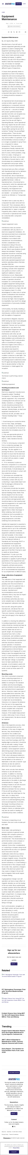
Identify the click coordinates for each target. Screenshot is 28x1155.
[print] (25, 32)
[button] (3, 4)
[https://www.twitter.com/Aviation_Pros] (15, 1126)
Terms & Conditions (13, 1134)
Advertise (9, 1131)
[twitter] (14, 32)
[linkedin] (11, 32)
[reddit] (16, 32)
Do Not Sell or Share (17, 1131)
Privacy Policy (5, 1134)
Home (3, 12)
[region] (14, 1148)
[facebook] (8, 32)
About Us (4, 1131)
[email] (19, 32)
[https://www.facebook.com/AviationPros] (13, 1126)
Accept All (14, 1151)
